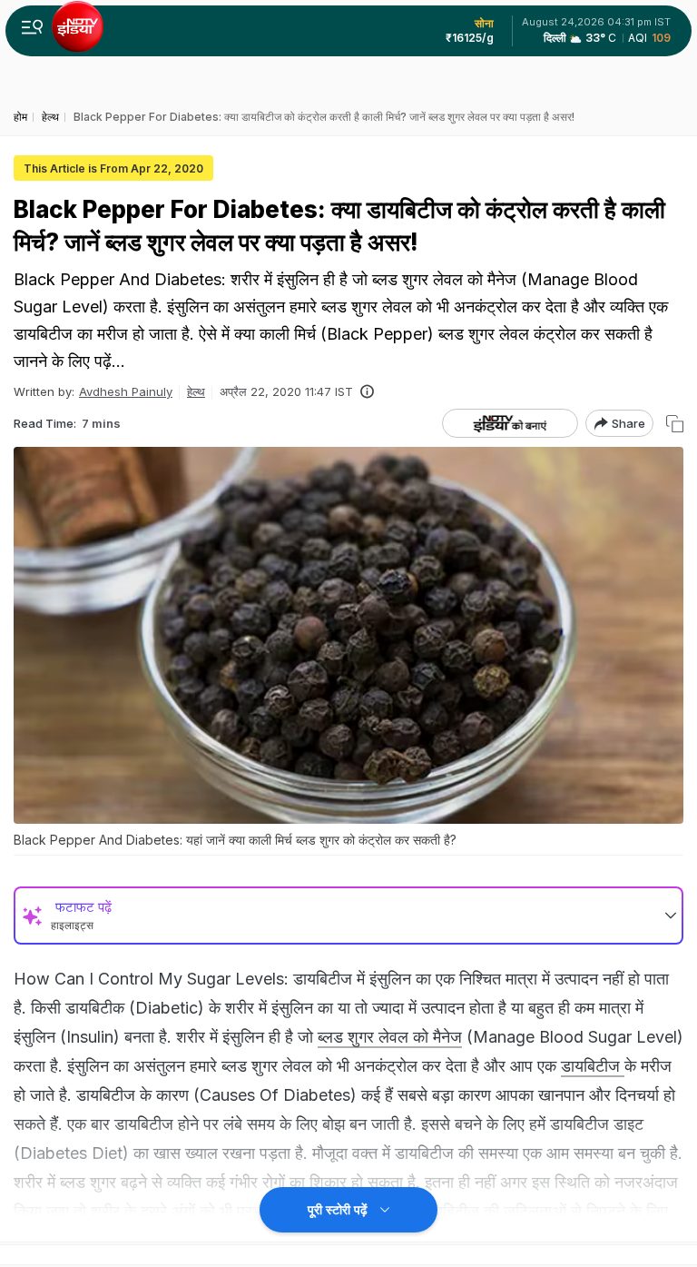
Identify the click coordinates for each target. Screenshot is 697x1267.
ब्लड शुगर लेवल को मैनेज (390, 1036)
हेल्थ (196, 391)
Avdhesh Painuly (125, 391)
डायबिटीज (592, 1065)
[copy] (674, 423)
